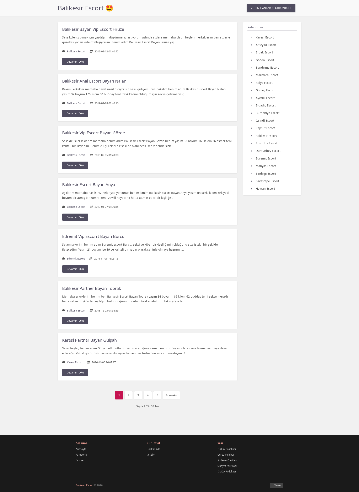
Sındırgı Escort (266, 173)
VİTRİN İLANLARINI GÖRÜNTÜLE (271, 8)
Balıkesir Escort (266, 135)
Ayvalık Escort (265, 98)
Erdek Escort (264, 52)
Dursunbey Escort (268, 151)
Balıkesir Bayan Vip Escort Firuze (93, 29)
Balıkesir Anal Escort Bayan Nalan (94, 81)
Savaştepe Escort (267, 181)
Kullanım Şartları (227, 460)
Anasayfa (81, 449)
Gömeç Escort (265, 90)
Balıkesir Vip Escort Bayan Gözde (93, 133)
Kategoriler (82, 454)
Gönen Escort (265, 60)
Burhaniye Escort (267, 113)
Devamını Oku (75, 61)
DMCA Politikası (227, 471)
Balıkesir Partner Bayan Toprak (91, 288)
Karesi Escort (265, 37)
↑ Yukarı (276, 485)
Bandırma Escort (267, 67)
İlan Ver (80, 460)
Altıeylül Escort (266, 45)
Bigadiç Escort (265, 105)
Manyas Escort (266, 166)
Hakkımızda (153, 449)
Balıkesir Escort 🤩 (85, 8)
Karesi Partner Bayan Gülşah (89, 340)
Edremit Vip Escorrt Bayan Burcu (93, 236)
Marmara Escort (267, 75)
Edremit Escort (266, 158)
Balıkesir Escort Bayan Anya (88, 184)
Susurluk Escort (266, 143)
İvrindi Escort (265, 120)
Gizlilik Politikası (227, 449)
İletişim (151, 454)
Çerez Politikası (226, 454)
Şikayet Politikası (227, 466)
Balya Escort (264, 82)
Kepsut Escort (265, 128)
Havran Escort (265, 188)
